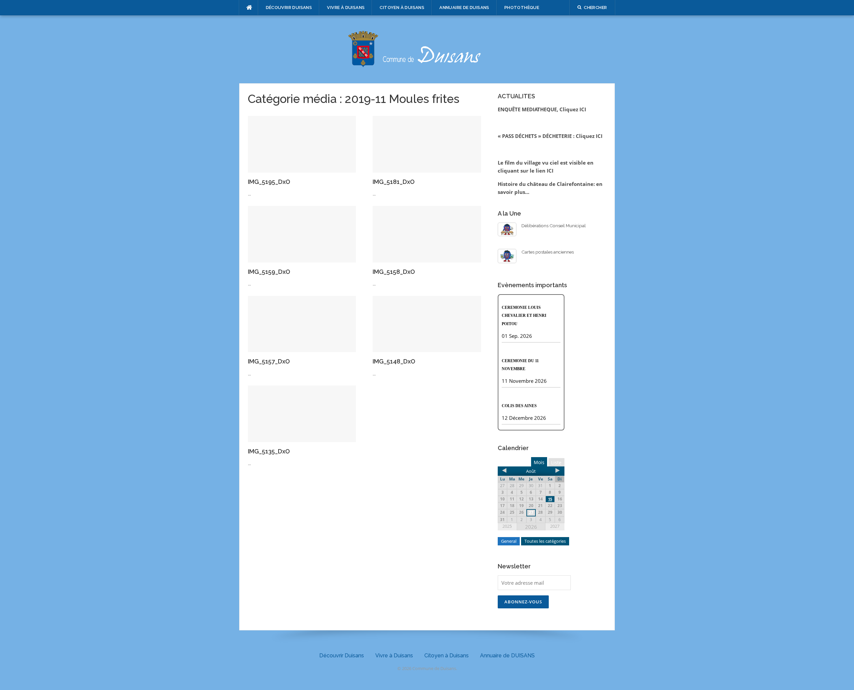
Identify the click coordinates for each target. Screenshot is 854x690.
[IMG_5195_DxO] (302, 143)
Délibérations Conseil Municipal (553, 225)
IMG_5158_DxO (394, 271)
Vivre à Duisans (346, 7)
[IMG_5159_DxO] (302, 233)
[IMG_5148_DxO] (427, 323)
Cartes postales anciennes (547, 252)
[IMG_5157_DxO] (302, 323)
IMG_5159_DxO (269, 271)
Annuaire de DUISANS (464, 7)
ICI (550, 170)
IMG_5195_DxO (269, 181)
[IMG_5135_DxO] (302, 413)
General (508, 541)
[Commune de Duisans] (427, 48)
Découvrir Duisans (289, 7)
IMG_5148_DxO (394, 361)
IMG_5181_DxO (394, 181)
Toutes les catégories (545, 541)
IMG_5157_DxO (269, 361)
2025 (507, 526)
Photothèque (521, 7)
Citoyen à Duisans (402, 7)
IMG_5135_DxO (269, 451)
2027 (554, 526)
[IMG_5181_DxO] (427, 143)
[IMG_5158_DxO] (427, 233)
